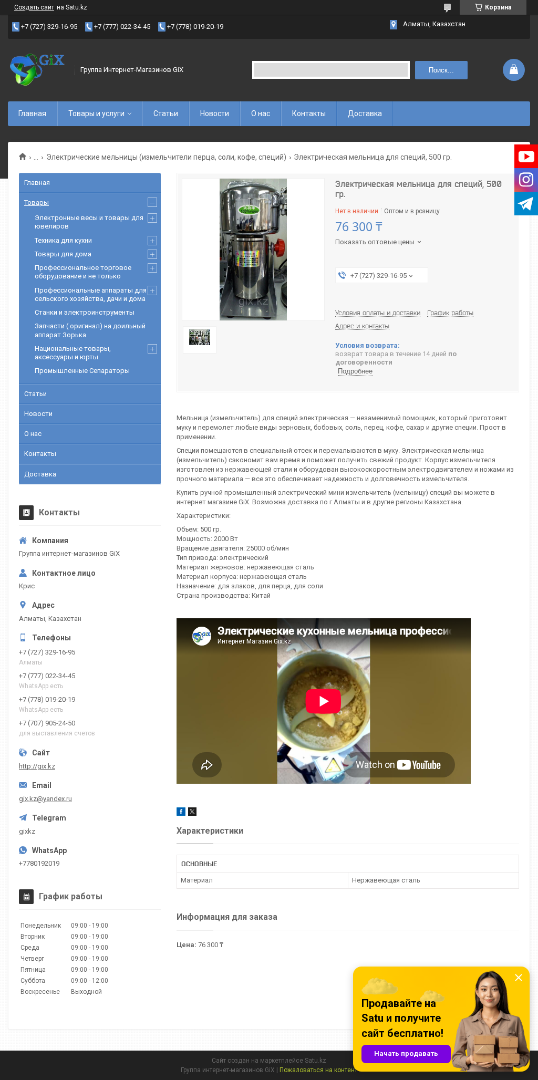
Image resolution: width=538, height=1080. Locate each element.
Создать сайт (34, 7)
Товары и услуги (96, 113)
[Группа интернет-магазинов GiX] (38, 69)
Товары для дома (63, 254)
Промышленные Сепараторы (82, 371)
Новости (214, 113)
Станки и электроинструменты (84, 312)
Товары (36, 202)
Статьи (165, 113)
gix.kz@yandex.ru (45, 799)
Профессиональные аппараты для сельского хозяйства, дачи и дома (91, 294)
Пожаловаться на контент (318, 1070)
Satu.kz (315, 1060)
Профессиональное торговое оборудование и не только (83, 272)
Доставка (365, 113)
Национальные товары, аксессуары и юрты (73, 353)
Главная (32, 113)
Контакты (309, 113)
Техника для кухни (63, 240)
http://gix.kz (37, 766)
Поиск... (441, 70)
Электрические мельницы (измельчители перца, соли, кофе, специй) (166, 157)
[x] (192, 813)
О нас (260, 113)
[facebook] (181, 813)
